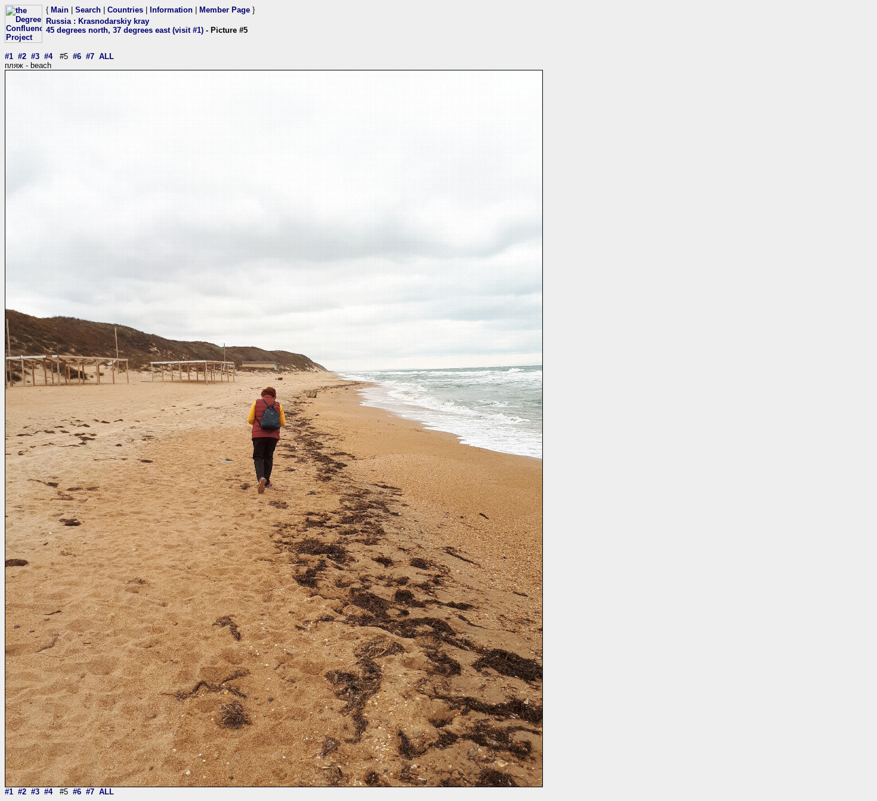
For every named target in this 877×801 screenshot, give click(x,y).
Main (60, 9)
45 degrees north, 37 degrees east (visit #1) (124, 30)
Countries (125, 9)
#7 (90, 56)
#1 (9, 56)
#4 (48, 56)
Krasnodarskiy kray (113, 21)
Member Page (224, 9)
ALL (106, 56)
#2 (22, 56)
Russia (58, 21)
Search (88, 9)
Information (171, 9)
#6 (77, 56)
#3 (35, 56)
